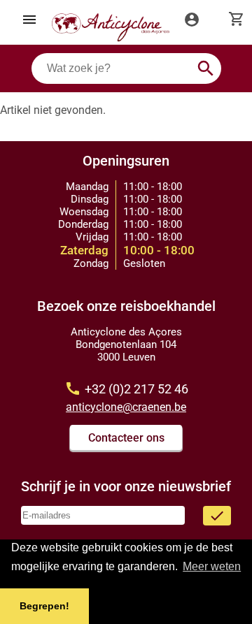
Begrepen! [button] (44, 605)
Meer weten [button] (212, 566)
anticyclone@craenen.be (126, 407)
